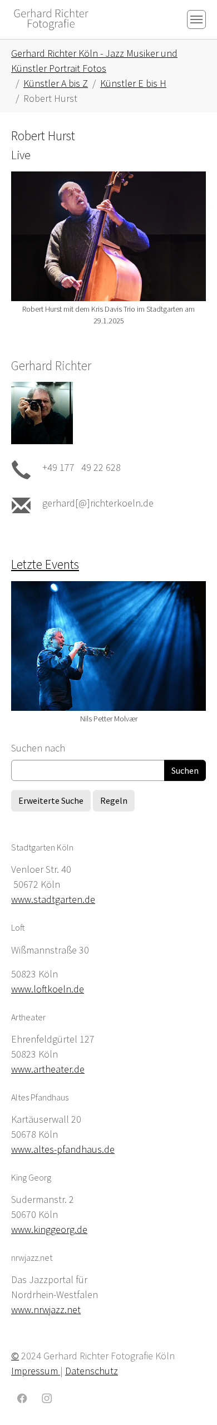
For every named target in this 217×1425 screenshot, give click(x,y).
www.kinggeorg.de (49, 1229)
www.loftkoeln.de (47, 988)
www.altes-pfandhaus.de (63, 1149)
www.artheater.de (48, 1069)
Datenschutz (91, 1370)
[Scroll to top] (191, 1399)
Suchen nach (38, 747)
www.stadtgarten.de (53, 899)
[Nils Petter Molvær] (108, 646)
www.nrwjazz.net (46, 1309)
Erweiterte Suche (50, 800)
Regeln (113, 800)
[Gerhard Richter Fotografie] (51, 19)
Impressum (35, 1370)
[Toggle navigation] (196, 19)
